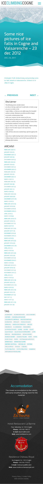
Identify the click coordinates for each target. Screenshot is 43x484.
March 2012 (8, 287)
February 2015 (9, 253)
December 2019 (9, 199)
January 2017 (8, 231)
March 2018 (8, 216)
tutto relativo (10, 349)
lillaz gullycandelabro (22, 332)
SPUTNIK (29, 344)
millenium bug (16, 334)
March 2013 (8, 277)
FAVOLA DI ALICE (25, 322)
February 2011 (9, 302)
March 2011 (8, 300)
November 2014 (9, 260)
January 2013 (8, 282)
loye (33, 332)
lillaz (31, 329)
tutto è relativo (22, 349)
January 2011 (8, 304)
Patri (35, 337)
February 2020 (9, 194)
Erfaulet (16, 322)
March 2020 (8, 191)
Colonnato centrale (12, 319)
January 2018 (8, 221)
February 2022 (9, 181)
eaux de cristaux (26, 319)
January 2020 (8, 196)
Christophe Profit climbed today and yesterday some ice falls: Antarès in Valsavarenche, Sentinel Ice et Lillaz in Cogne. (21, 80)
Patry (16, 339)
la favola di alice (10, 329)
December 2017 (9, 223)
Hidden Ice (8, 327)
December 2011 (9, 295)
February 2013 (9, 280)
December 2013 (9, 270)
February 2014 (9, 265)
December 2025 (9, 155)
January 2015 (8, 255)
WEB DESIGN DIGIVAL (21, 479)
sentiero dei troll (10, 344)
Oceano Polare (22, 337)
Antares (7, 317)
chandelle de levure (18, 317)
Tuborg (24, 346)
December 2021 (9, 186)
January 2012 (8, 292)
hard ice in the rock (19, 324)
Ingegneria (26, 327)
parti (30, 337)
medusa (7, 334)
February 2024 (9, 162)
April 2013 (7, 275)
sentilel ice (21, 344)
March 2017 (8, 226)
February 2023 (9, 172)
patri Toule (8, 339)
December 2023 (9, 167)
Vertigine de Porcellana (12, 351)
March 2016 (8, 238)
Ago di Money (30, 314)
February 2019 (9, 204)
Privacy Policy (16, 476)
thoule (17, 346)
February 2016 (9, 241)
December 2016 (9, 233)
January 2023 (8, 174)
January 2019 (8, 206)
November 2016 (9, 236)
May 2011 (7, 297)
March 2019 (8, 201)
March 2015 (8, 250)
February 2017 (9, 228)
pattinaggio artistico (27, 339)
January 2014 (8, 268)
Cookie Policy (26, 476)
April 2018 (7, 214)
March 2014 (8, 263)
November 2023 (9, 169)
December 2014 (9, 258)
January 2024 (8, 164)
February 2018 (9, 218)
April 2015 (7, 248)
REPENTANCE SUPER (19, 342)
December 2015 (9, 245)
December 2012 (9, 285)
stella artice (9, 346)
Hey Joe (29, 324)
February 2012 (9, 290)
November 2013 (9, 272)
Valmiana (32, 349)
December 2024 (9, 159)
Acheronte (8, 314)
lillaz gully (9, 332)
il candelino (18, 327)
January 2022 (8, 184)
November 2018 (9, 211)
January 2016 (8, 243)
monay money (27, 334)
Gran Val (8, 324)
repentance (8, 342)
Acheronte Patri (19, 314)
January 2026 (8, 152)
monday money (10, 337)
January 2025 (8, 157)
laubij (20, 329)
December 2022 (9, 177)
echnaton (8, 322)
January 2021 (8, 189)
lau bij (26, 329)
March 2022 (8, 179)
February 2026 (9, 150)
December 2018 (9, 209)
